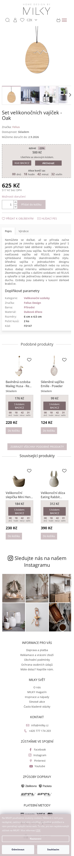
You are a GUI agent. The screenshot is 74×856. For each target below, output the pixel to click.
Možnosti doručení (14, 196)
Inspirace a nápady (37, 697)
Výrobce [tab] (24, 231)
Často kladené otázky (37, 706)
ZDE (38, 830)
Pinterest (40, 760)
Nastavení (35, 838)
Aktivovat (48, 163)
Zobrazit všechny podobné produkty (37, 446)
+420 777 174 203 (40, 731)
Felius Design (32, 303)
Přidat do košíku (31, 204)
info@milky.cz (40, 725)
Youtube (40, 766)
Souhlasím (53, 849)
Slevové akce (37, 701)
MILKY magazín (37, 692)
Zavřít (22, 214)
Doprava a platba (37, 650)
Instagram (39, 755)
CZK (30, 20)
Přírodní (29, 307)
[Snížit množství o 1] (15, 207)
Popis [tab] (8, 231)
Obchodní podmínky (37, 659)
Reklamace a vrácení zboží (37, 655)
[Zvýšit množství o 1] (15, 202)
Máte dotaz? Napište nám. (37, 669)
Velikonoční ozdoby (37, 298)
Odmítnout (18, 849)
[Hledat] (7, 20)
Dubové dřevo (33, 312)
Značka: (11, 127)
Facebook (40, 749)
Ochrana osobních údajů (37, 664)
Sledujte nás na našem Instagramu (40, 561)
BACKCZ (22, 163)
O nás (37, 687)
